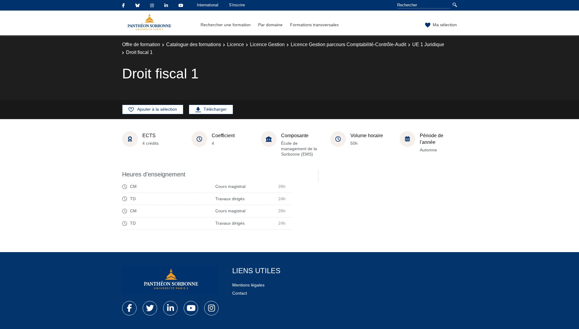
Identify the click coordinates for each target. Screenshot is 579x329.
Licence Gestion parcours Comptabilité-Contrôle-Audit (348, 44)
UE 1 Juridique (428, 44)
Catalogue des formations (193, 44)
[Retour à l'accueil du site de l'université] (170, 280)
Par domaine (270, 24)
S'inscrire (237, 5)
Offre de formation (141, 44)
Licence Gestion (267, 44)
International (207, 5)
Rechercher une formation (226, 24)
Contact (239, 293)
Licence (235, 44)
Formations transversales (314, 24)
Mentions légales (248, 285)
